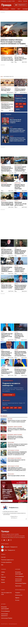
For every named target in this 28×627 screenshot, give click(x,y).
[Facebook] (2, 540)
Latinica (20, 1)
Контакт (25, 1)
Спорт (3, 589)
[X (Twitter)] (6, 540)
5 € (16, 103)
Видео (3, 579)
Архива (3, 582)
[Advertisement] (14, 17)
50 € (17, 106)
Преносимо (18, 586)
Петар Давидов (19, 576)
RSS (2, 564)
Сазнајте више (8, 394)
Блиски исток (18, 595)
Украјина (17, 592)
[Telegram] (8, 540)
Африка (17, 597)
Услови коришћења (6, 562)
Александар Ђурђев (20, 583)
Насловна (6, 9)
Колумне (25, 9)
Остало (17, 600)
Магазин (3, 577)
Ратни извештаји (20, 589)
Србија (13, 9)
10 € (20, 103)
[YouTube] (4, 540)
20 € (24, 103)
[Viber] (11, 540)
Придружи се (22, 4)
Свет (18, 9)
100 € (21, 106)
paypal (18, 109)
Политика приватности (7, 559)
